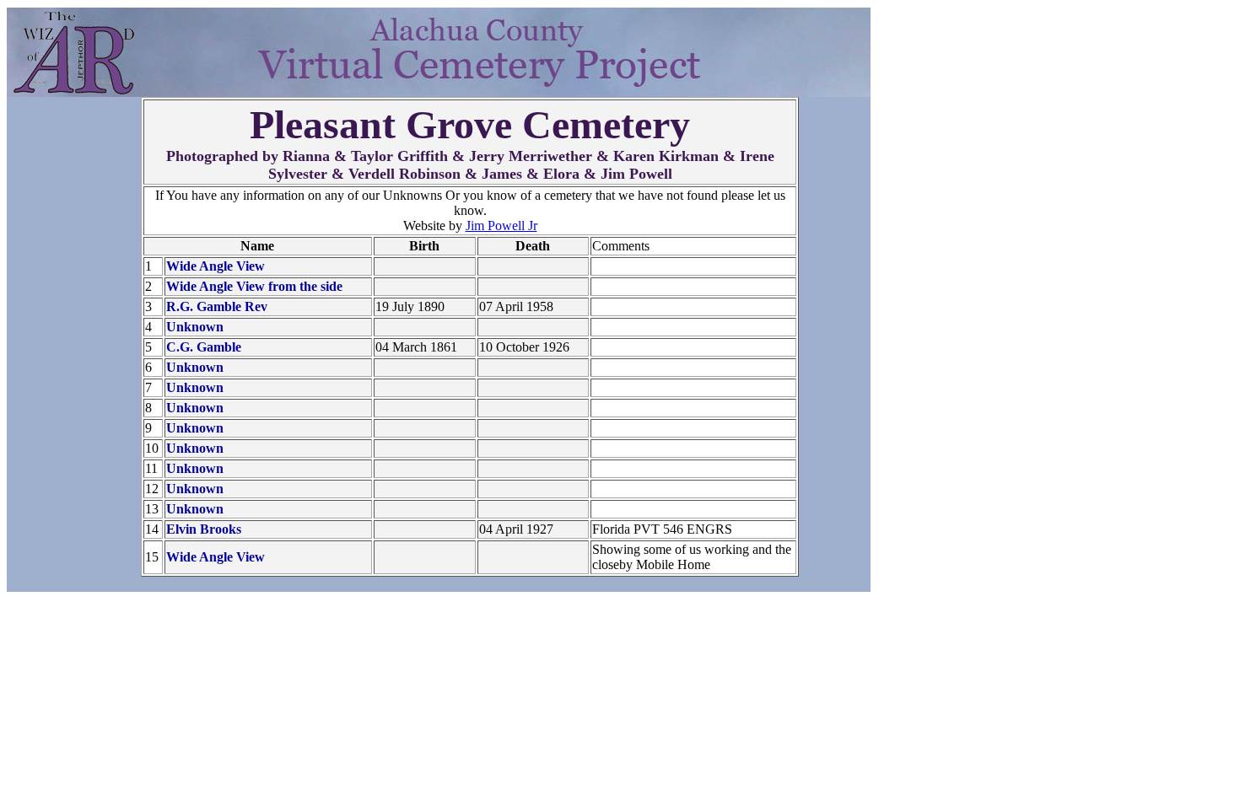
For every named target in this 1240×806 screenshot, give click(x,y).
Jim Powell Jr (501, 225)
